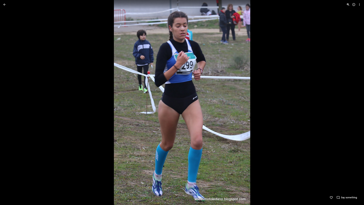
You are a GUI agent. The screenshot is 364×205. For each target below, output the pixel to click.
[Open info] (354, 4)
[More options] (359, 4)
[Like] (331, 197)
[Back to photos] (4, 4)
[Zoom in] (348, 4)
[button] (8, 102)
